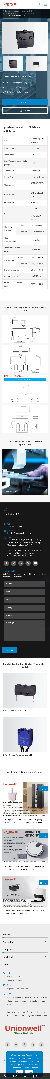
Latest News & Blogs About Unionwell (25, 772)
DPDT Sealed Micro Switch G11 (17, 755)
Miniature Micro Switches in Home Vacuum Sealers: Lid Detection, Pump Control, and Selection (25, 867)
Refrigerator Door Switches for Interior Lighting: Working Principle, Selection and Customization (23, 820)
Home (7, 11)
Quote (25, 102)
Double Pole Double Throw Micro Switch (21, 13)
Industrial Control (13, 491)
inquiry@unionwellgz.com (19, 533)
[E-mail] (15, 1076)
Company (7, 949)
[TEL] (25, 1076)
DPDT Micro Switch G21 (15, 15)
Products (15, 11)
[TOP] (45, 1076)
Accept (29, 1072)
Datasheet (26, 110)
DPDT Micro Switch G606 (15, 710)
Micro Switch (27, 11)
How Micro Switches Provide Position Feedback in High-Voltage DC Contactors (24, 912)
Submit (10, 650)
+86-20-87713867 (15, 526)
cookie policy (22, 1068)
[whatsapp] (5, 1076)
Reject (19, 1072)
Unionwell (35, 149)
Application (8, 942)
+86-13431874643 (14, 980)
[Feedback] (35, 1076)
